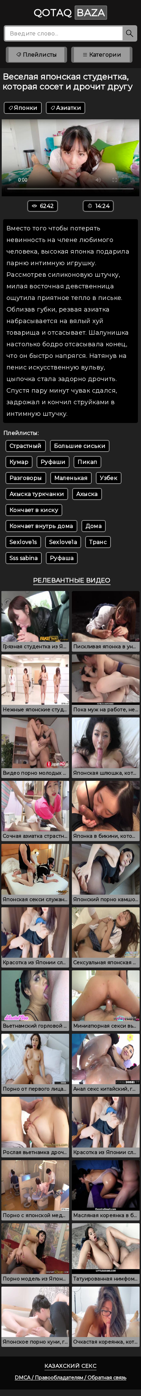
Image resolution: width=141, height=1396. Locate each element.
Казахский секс (70, 1366)
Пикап (87, 462)
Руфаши (53, 462)
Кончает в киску (34, 510)
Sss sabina (24, 558)
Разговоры (26, 478)
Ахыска (87, 494)
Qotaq (69, 12)
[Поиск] (130, 33)
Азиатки (68, 108)
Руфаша (62, 558)
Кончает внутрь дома (41, 526)
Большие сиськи (80, 446)
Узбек (108, 478)
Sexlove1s (23, 542)
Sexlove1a (63, 542)
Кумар (19, 462)
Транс (98, 542)
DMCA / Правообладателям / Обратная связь (70, 1378)
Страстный (26, 446)
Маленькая (71, 478)
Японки (25, 108)
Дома (94, 526)
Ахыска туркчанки (37, 494)
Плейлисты (39, 54)
